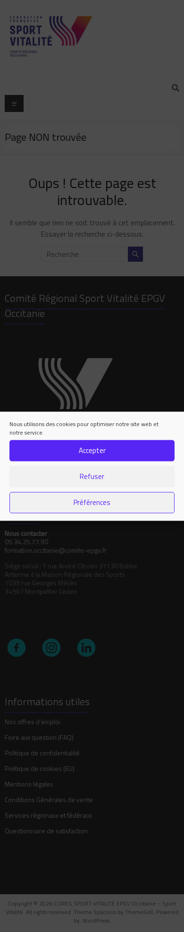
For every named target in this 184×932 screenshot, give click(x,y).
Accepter (92, 450)
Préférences (92, 502)
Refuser (92, 476)
